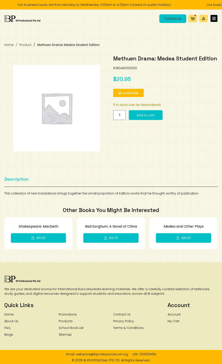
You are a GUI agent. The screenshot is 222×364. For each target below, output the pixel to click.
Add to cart (146, 115)
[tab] (16, 179)
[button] (203, 18)
